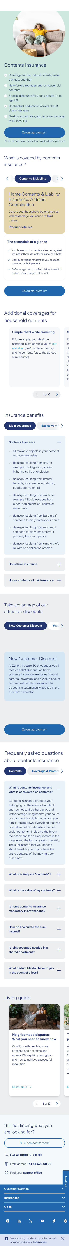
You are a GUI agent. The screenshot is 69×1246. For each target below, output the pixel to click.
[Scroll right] (61, 178)
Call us (26, 1155)
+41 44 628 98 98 (39, 1163)
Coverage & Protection (47, 771)
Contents (15, 771)
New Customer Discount (25, 625)
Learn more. (40, 1241)
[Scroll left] (8, 178)
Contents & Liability (32, 178)
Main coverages (20, 425)
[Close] (63, 1238)
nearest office (32, 1172)
